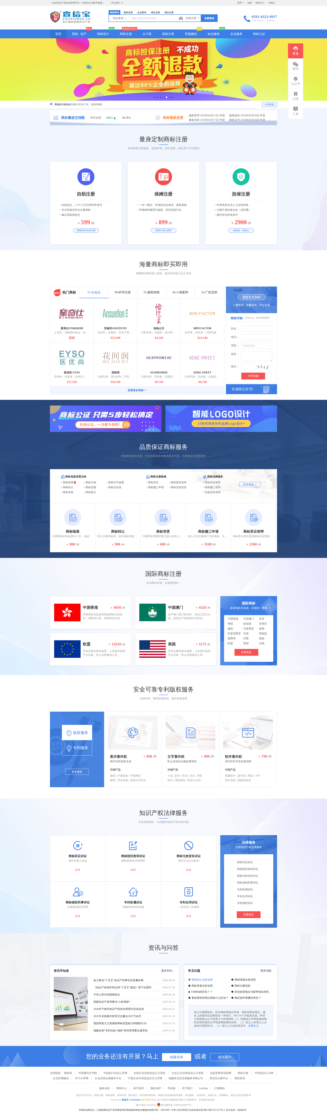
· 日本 (260, 618)
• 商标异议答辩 (212, 482)
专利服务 (80, 748)
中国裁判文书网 (87, 1073)
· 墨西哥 (231, 638)
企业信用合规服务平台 (108, 1078)
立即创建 (253, 376)
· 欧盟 (229, 643)
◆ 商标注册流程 (240, 985)
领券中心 (260, 3)
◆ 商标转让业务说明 (200, 979)
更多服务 (77, 771)
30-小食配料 (180, 292)
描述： (235, 354)
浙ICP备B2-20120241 (146, 1105)
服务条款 (104, 1088)
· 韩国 (229, 623)
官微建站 (191, 34)
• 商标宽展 (90, 487)
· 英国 (245, 643)
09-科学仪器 (123, 292)
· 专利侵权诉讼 (244, 903)
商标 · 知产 (79, 34)
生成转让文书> (243, 389)
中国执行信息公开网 (115, 1073)
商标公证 (259, 34)
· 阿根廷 (262, 633)
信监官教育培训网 (220, 1073)
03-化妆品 (93, 292)
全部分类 (191, 18)
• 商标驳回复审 (178, 482)
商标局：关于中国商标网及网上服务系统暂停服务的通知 (82, 104)
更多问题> (266, 970)
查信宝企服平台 (218, 1078)
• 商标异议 (152, 482)
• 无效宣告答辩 (212, 492)
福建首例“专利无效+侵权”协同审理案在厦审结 (120, 1030)
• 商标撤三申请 (155, 487)
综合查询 (118, 18)
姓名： (235, 328)
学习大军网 (81, 1078)
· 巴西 (245, 638)
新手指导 (138, 1088)
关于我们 (187, 1088)
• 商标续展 (67, 482)
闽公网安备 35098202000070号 (176, 1105)
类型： (235, 345)
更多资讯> (167, 970)
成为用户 (224, 1057)
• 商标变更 (67, 492)
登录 (239, 3)
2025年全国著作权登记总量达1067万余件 (117, 1016)
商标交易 (126, 34)
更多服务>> (250, 484)
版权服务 (80, 733)
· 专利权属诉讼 (244, 889)
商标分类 (168, 34)
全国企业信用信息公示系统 (149, 1073)
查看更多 (246, 652)
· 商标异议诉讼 (244, 862)
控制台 (271, 3)
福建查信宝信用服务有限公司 (186, 1078)
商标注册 (243, 1073)
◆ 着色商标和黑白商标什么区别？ (208, 997)
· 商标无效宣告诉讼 (246, 875)
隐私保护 (155, 1088)
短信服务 (214, 34)
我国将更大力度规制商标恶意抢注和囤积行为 (119, 1023)
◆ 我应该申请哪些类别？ (246, 997)
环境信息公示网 (264, 1073)
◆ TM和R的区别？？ (200, 991)
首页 (58, 34)
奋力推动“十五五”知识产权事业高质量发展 (118, 980)
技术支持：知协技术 (236, 1110)
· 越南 (229, 628)
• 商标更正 (90, 492)
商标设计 (103, 34)
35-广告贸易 (209, 292)
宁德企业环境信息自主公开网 (145, 1078)
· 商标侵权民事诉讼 (246, 882)
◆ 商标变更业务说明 (200, 985)
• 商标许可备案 (115, 482)
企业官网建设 (61, 1078)
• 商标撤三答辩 (212, 487)
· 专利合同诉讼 (244, 896)
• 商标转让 (67, 487)
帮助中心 (121, 1088)
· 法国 (260, 643)
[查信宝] (70, 22)
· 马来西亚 (248, 628)
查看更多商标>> (137, 390)
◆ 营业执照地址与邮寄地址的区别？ (252, 991)
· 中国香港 (232, 618)
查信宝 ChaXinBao (131, 1099)
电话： (235, 337)
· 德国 (260, 638)
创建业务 (176, 1057)
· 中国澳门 (248, 618)
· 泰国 (260, 628)
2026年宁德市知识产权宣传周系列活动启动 (118, 1009)
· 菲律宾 (262, 623)
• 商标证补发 (114, 487)
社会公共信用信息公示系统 (188, 1073)
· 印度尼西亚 (233, 633)
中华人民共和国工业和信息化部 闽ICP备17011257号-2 (198, 1110)
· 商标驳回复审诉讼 (246, 869)
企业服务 (236, 34)
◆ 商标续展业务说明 (243, 979)
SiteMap (203, 1088)
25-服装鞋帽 (151, 292)
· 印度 (245, 633)
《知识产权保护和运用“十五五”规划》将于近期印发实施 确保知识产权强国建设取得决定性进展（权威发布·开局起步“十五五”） (124, 987)
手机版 (171, 1088)
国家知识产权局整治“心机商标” (111, 1001)
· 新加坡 (246, 623)
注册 (249, 3)
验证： (235, 366)
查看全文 (253, 1025)
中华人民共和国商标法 (106, 994)
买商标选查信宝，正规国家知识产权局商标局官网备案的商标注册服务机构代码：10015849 (124, 1110)
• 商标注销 (90, 482)
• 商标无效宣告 (178, 487)
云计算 (147, 34)
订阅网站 (219, 1088)
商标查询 (239, 1078)
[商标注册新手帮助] (163, 69)
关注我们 (116, 3)
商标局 (68, 1073)
